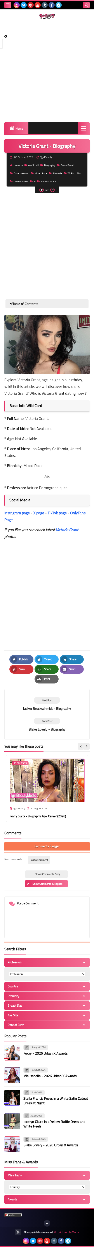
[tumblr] (45, 5)
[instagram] (17, 5)
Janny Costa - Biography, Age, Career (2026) (38, 816)
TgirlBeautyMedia (68, 1232)
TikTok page (57, 512)
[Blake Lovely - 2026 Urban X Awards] (12, 1144)
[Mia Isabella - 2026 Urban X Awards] (12, 1075)
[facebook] (52, 5)
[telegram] (59, 5)
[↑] (47, 1223)
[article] (47, 704)
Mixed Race (41, 173)
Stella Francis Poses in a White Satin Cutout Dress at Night (55, 1100)
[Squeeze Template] (18, 1232)
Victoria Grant (48, 181)
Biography (49, 165)
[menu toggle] (7, 5)
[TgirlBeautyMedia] (47, 16)
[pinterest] (31, 5)
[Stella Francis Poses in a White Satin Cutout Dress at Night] (12, 1098)
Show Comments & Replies (48, 883)
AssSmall (33, 165)
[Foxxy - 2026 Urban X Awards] (12, 1052)
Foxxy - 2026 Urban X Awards (45, 1053)
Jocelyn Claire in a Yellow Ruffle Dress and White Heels (54, 1123)
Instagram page (17, 512)
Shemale (57, 173)
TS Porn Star (74, 173)
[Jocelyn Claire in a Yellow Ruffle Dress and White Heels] (12, 1121)
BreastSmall (67, 165)
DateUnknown (21, 173)
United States (21, 181)
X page (38, 512)
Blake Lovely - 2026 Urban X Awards (50, 1145)
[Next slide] (86, 746)
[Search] (86, 5)
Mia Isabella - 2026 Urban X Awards (50, 1076)
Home (19, 128)
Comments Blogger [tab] (47, 846)
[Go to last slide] (81, 746)
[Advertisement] (47, 71)
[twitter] (24, 5)
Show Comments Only (47, 874)
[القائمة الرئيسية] (84, 128)
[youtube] (38, 5)
